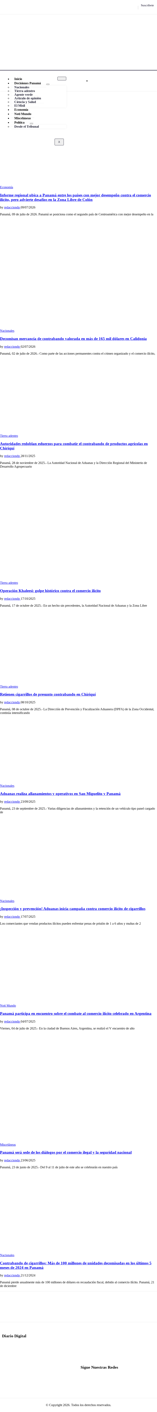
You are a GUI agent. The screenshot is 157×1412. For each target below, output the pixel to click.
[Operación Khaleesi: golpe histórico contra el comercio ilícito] (78, 579)
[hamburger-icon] (61, 78)
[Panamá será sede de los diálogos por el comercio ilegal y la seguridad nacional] (78, 1141)
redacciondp (12, 207)
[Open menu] (47, 84)
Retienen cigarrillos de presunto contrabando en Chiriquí (48, 694)
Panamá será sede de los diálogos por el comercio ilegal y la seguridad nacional (66, 1152)
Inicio (18, 79)
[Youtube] (136, 7)
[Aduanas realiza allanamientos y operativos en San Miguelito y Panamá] (49, 782)
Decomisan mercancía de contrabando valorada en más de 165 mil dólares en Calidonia (73, 339)
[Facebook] (121, 7)
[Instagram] (131, 7)
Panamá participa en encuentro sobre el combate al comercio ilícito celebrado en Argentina (75, 1013)
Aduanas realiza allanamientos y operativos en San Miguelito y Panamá (60, 794)
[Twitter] (126, 7)
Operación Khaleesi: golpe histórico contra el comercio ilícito (50, 591)
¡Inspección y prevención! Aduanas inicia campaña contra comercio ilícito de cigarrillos (72, 909)
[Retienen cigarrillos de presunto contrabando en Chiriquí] (65, 683)
